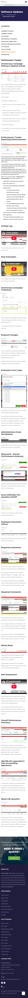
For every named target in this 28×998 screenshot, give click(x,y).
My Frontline (5, 54)
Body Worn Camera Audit (9, 41)
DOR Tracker (4, 940)
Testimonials (4, 901)
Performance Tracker (8, 52)
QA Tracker (4, 36)
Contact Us (14, 858)
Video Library (4, 904)
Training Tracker (6, 33)
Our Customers (5, 912)
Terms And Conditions (7, 909)
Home (2, 14)
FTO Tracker (5, 46)
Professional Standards (9, 39)
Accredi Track (4, 954)
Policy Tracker (6, 49)
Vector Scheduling (6, 949)
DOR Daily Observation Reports (11, 44)
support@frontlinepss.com (13, 979)
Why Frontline (5, 895)
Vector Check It (5, 951)
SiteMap (3, 915)
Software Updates (11, 14)
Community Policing (7, 31)
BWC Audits (4, 943)
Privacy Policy (4, 898)
